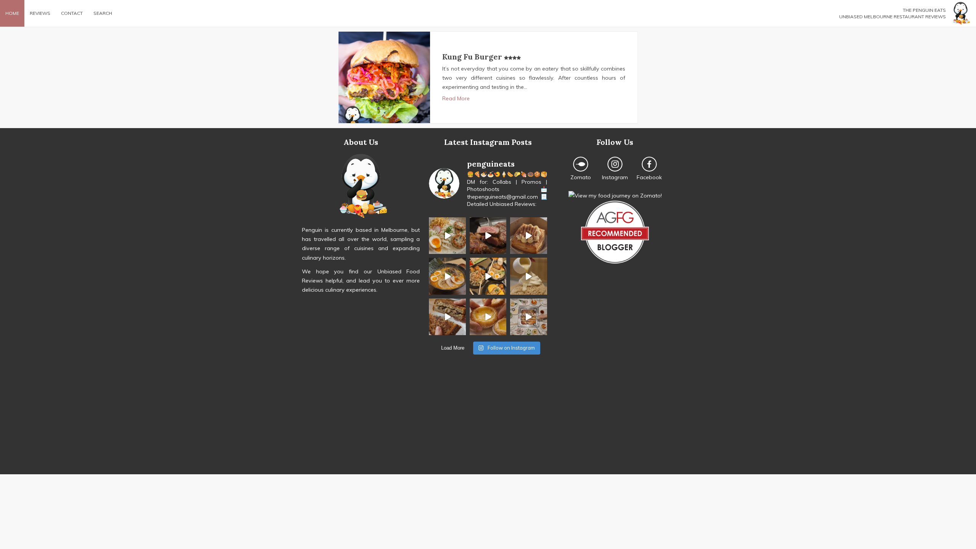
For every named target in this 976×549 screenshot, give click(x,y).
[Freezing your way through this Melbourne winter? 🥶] (447, 276)
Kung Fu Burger (473, 56)
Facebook (649, 177)
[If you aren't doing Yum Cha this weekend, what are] (488, 317)
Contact (72, 13)
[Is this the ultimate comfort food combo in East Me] (447, 317)
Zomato (580, 177)
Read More (456, 98)
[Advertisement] (488, 421)
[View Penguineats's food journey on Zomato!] (615, 195)
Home (12, 13)
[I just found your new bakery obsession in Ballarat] (528, 235)
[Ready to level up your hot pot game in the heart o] (528, 317)
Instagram (615, 177)
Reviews (40, 13)
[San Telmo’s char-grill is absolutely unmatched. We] (488, 235)
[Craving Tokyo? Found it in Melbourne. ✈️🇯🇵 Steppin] (488, 276)
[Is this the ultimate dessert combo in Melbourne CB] (528, 276)
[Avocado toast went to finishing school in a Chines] (447, 235)
